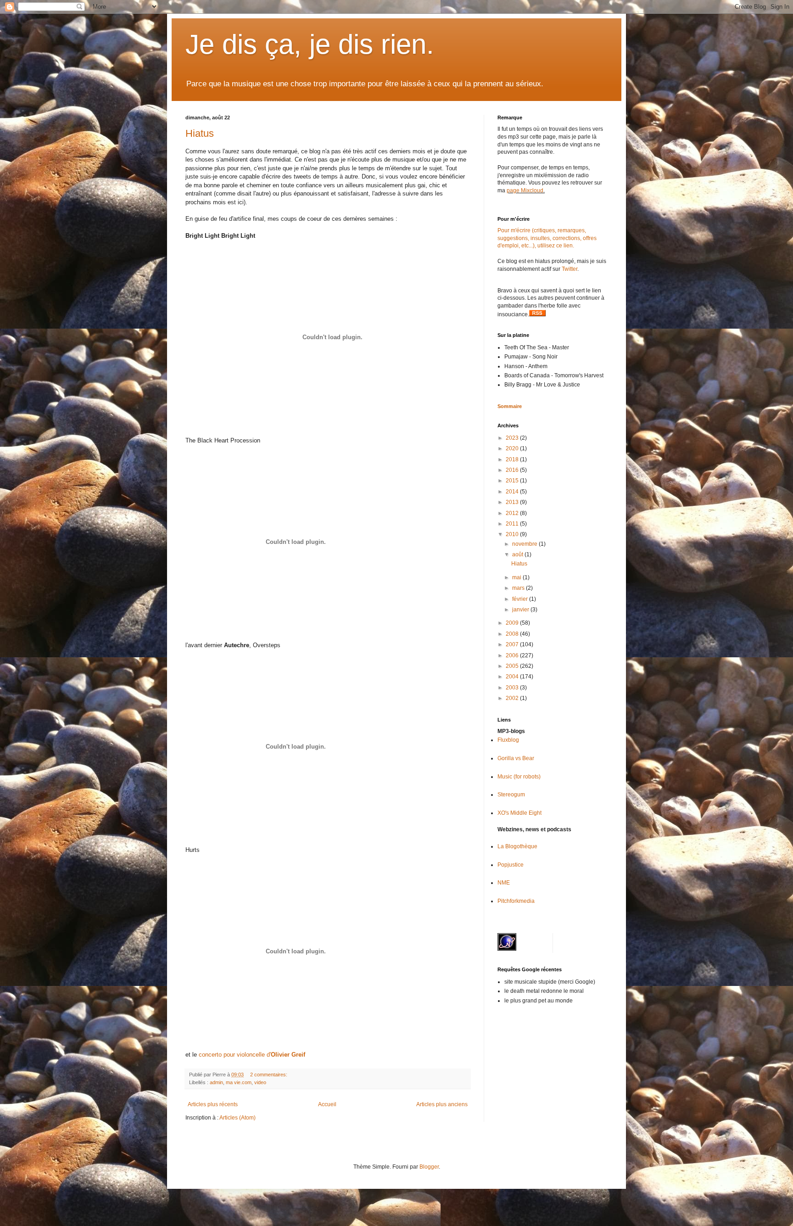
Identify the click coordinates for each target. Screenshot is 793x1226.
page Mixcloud (525, 190)
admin (216, 1082)
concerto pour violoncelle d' (252, 1054)
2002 (513, 698)
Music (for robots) (519, 776)
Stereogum (511, 794)
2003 (513, 687)
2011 (513, 524)
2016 (513, 470)
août (518, 554)
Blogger (429, 1167)
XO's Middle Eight (519, 813)
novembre (525, 544)
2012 (513, 513)
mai (517, 577)
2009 (513, 623)
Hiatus (199, 133)
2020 (513, 448)
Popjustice (510, 865)
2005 (513, 666)
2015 (513, 480)
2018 (513, 459)
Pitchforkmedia (516, 901)
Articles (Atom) (237, 1117)
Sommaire (509, 406)
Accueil (327, 1104)
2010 (513, 534)
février (520, 599)
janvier (521, 609)
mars (519, 588)
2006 (513, 655)
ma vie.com (238, 1082)
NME (503, 882)
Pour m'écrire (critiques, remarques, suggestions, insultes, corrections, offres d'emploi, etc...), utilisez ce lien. (547, 238)
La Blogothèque (517, 846)
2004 (513, 676)
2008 (513, 634)
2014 (513, 491)
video (260, 1082)
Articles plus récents (213, 1104)
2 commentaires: (269, 1074)
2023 (513, 438)
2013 (513, 502)
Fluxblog (508, 740)
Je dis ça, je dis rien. (309, 44)
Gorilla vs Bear (515, 758)
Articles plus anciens (442, 1104)
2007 (513, 644)
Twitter (569, 269)
